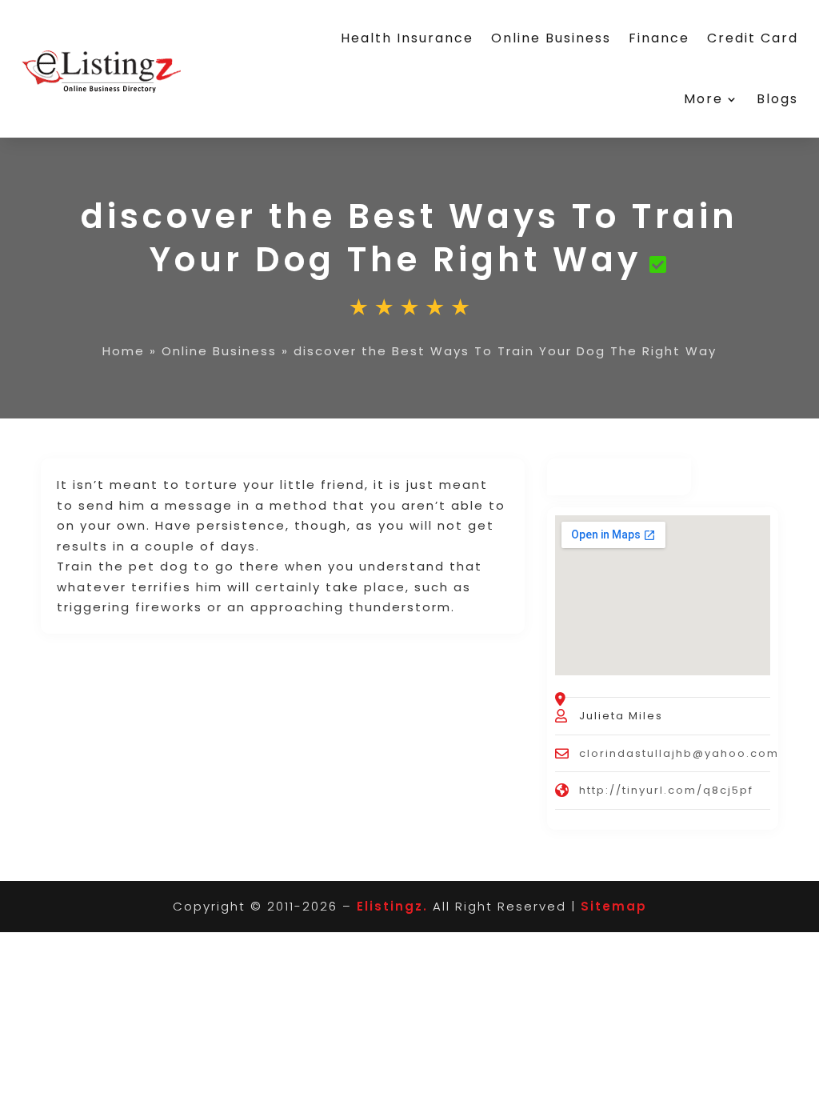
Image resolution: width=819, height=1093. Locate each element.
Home (123, 350)
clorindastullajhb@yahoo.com (679, 753)
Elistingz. (392, 906)
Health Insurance (407, 38)
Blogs (777, 99)
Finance (659, 38)
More (703, 99)
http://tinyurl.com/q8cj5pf (666, 790)
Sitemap (614, 906)
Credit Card (752, 38)
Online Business (551, 38)
